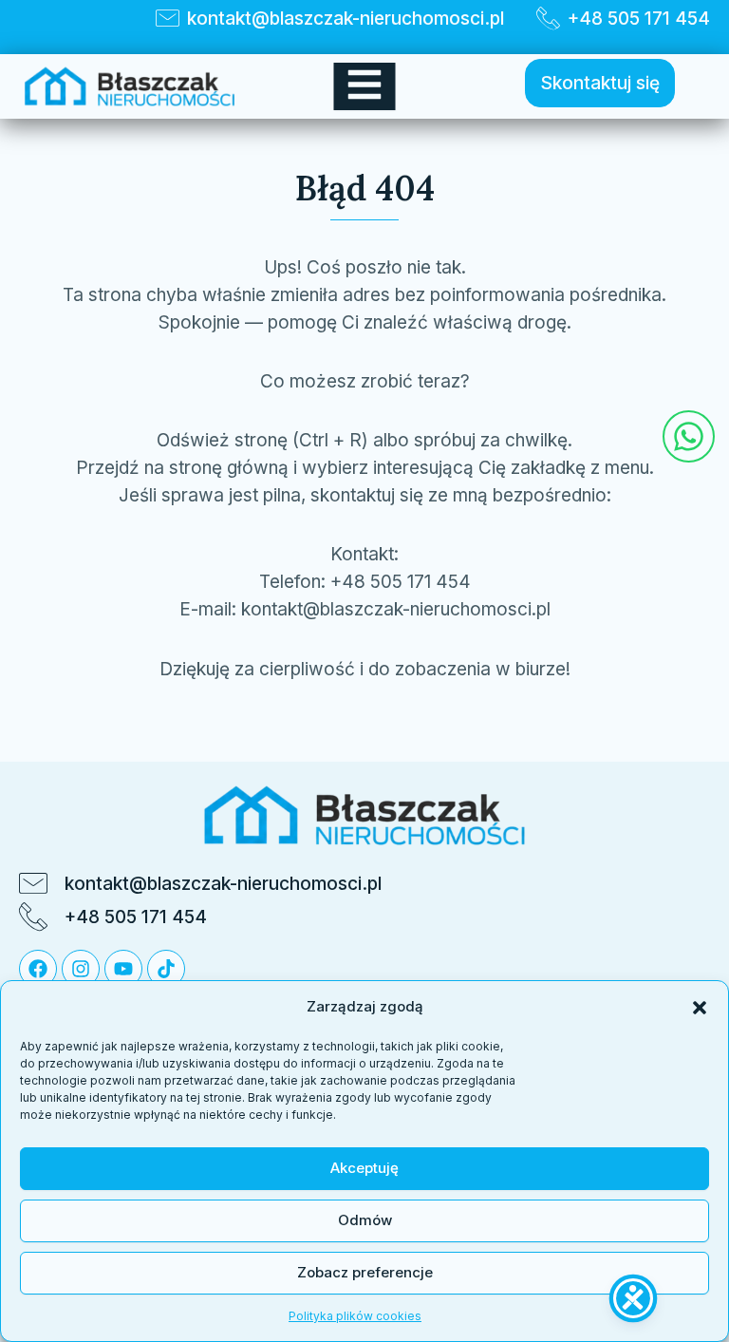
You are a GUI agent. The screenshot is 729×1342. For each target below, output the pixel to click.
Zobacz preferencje (365, 1272)
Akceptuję (364, 1168)
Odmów (365, 1220)
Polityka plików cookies (355, 1316)
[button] (699, 1007)
